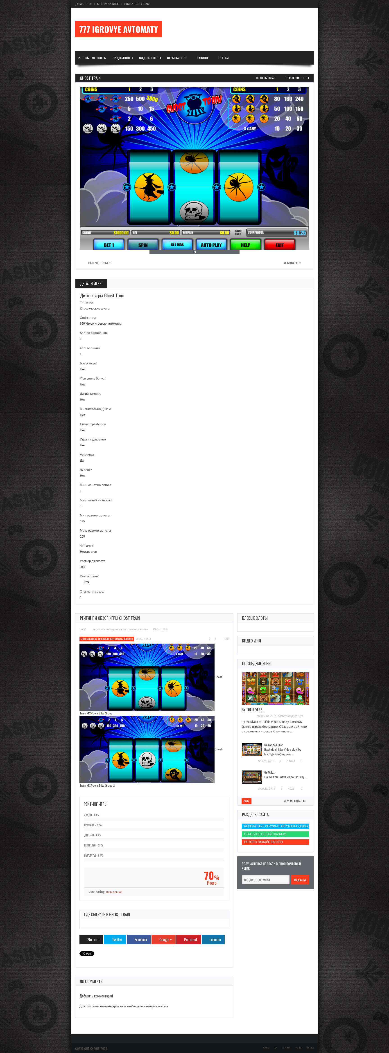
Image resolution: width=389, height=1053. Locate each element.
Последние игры (256, 663)
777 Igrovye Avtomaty (118, 29)
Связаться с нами (138, 4)
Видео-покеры (150, 57)
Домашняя (83, 4)
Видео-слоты (123, 57)
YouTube (310, 1047)
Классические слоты (95, 308)
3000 (82, 567)
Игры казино (176, 57)
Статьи (223, 57)
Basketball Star (273, 744)
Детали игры (91, 283)
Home (82, 629)
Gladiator (292, 262)
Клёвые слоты (255, 618)
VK (276, 1047)
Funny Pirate (99, 262)
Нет (82, 369)
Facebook (286, 1047)
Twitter (298, 1047)
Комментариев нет (290, 716)
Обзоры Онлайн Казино (263, 842)
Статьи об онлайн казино (265, 834)
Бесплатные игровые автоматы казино (120, 629)
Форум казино (108, 4)
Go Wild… (269, 772)
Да (82, 460)
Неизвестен (88, 552)
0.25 (82, 521)
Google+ (266, 1047)
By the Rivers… (253, 709)
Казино (202, 57)
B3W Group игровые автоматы (101, 323)
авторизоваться (156, 1006)
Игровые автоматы (92, 57)
